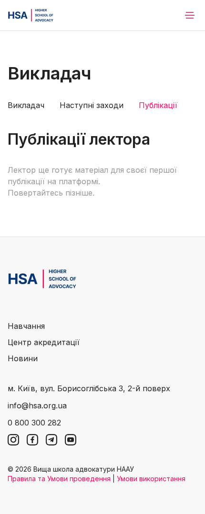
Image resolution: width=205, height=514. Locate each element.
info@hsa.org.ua (37, 405)
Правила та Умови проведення (59, 478)
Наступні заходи (91, 105)
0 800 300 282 (34, 422)
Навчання (26, 326)
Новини (23, 358)
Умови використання (151, 478)
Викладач (26, 105)
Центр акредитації (44, 342)
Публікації (158, 105)
